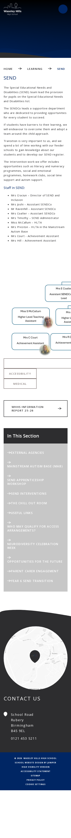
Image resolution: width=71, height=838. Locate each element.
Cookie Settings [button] (35, 784)
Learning (35, 69)
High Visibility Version (36, 767)
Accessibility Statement (35, 771)
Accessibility (20, 373)
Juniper (51, 762)
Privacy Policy (36, 780)
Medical (20, 383)
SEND (61, 69)
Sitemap (35, 775)
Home (8, 69)
